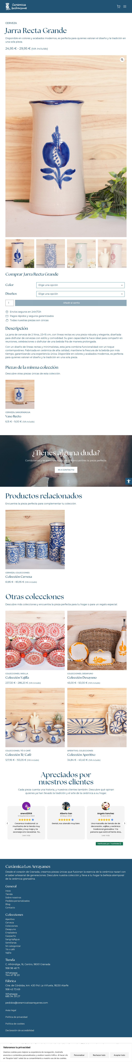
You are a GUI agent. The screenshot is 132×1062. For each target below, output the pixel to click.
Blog (7, 904)
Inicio (8, 891)
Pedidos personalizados (17, 901)
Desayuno (87, 673)
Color (9, 284)
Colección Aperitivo (81, 755)
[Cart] (118, 7)
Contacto (10, 907)
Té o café (25, 751)
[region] (66, 1053)
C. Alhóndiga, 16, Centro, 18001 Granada (27, 964)
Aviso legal (10, 1010)
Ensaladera (11, 932)
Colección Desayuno (82, 677)
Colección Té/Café (18, 755)
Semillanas (10, 943)
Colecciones (22, 573)
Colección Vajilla (17, 677)
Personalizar (79, 1055)
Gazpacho (10, 936)
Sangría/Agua (22, 412)
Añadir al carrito (71, 303)
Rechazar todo (99, 1055)
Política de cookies (14, 1024)
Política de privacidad (16, 1017)
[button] (128, 481)
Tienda (9, 894)
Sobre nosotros (13, 897)
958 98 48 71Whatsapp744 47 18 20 (12, 972)
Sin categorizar (13, 946)
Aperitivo (72, 751)
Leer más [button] (66, 835)
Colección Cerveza (18, 577)
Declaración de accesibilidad (19, 1030)
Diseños (11, 293)
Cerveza (11, 23)
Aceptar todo (119, 1055)
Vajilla (24, 673)
